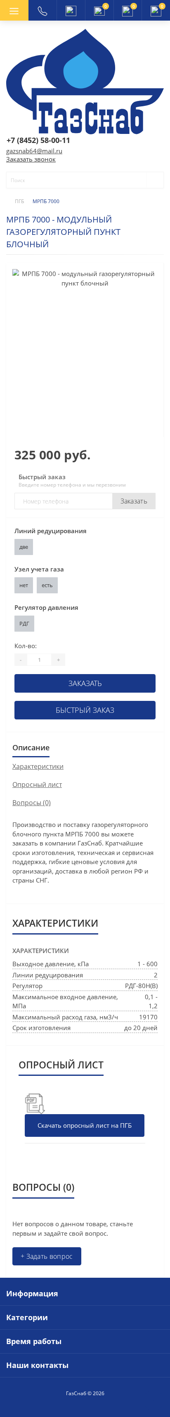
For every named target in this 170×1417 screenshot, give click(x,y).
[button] (71, 10)
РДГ (24, 623)
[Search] (151, 180)
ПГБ (19, 201)
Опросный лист (37, 784)
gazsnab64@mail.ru (34, 151)
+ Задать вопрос (47, 1256)
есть (47, 585)
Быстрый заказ (85, 710)
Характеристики (38, 766)
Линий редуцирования (50, 531)
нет (23, 585)
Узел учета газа (39, 569)
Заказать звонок (31, 159)
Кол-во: (25, 646)
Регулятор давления (46, 607)
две (23, 546)
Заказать (133, 501)
